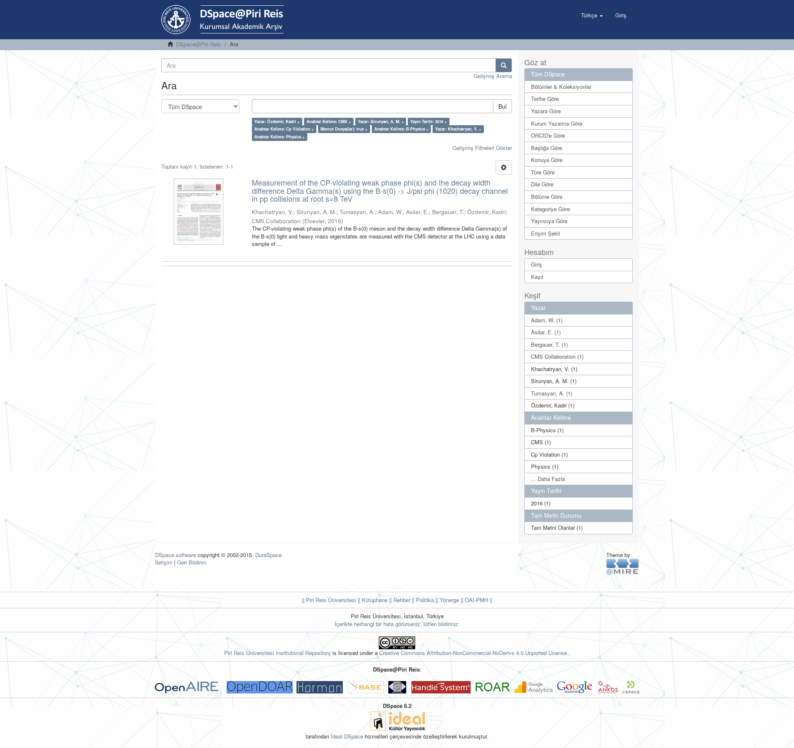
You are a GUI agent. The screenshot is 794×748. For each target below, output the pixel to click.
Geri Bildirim (191, 562)
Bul (502, 106)
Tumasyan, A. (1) (551, 393)
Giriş (536, 264)
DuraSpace (268, 555)
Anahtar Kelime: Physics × (279, 137)
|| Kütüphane (371, 600)
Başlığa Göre (546, 148)
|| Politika (422, 600)
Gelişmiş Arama (493, 76)
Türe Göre (543, 172)
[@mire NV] (622, 566)
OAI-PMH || (477, 600)
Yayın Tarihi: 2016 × (428, 121)
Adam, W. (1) (546, 320)
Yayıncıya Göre (549, 221)
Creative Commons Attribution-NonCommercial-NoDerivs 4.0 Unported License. (474, 653)
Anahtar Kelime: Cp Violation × (284, 129)
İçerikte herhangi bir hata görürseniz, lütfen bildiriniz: (397, 624)
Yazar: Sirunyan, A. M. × (381, 121)
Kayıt (537, 277)
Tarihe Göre (545, 98)
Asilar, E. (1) (546, 332)
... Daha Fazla (548, 479)
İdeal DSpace (347, 736)
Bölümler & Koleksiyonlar (561, 87)
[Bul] (503, 65)
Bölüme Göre (546, 196)
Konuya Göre (546, 160)
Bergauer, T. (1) (549, 344)
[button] (592, 15)
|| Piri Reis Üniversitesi (329, 600)
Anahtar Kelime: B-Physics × (401, 129)
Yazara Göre (546, 111)
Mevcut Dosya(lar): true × (344, 129)
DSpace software (175, 555)
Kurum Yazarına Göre (556, 123)
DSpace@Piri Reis (198, 44)
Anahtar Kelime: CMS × (328, 121)
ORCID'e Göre (548, 135)
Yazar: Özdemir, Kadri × (277, 121)
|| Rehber (398, 600)
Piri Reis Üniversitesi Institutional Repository (277, 653)
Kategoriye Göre (550, 209)
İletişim (163, 562)
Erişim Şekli (545, 233)
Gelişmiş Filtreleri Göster (482, 148)
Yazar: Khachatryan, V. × (458, 129)
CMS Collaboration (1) (557, 356)
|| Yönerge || (448, 600)
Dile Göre (542, 184)
